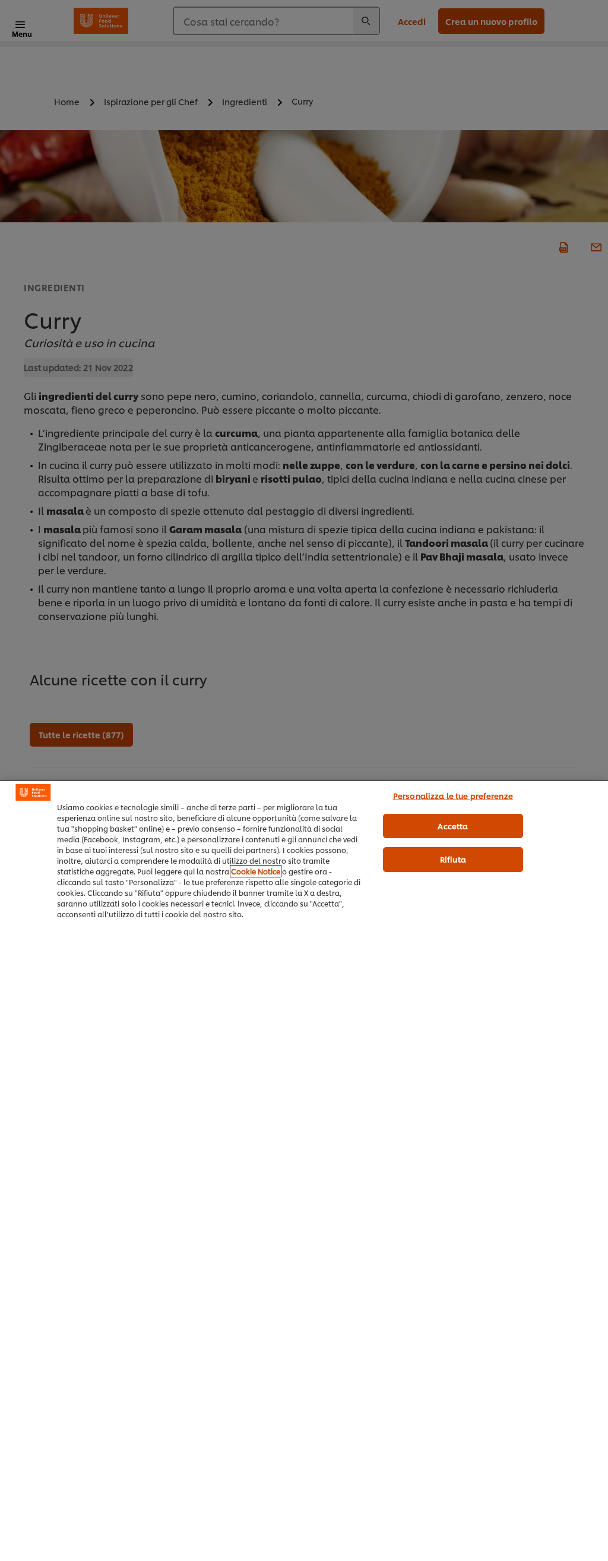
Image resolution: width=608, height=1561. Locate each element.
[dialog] (304, 1170)
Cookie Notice (255, 871)
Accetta (453, 825)
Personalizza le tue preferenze (453, 795)
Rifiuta (453, 859)
